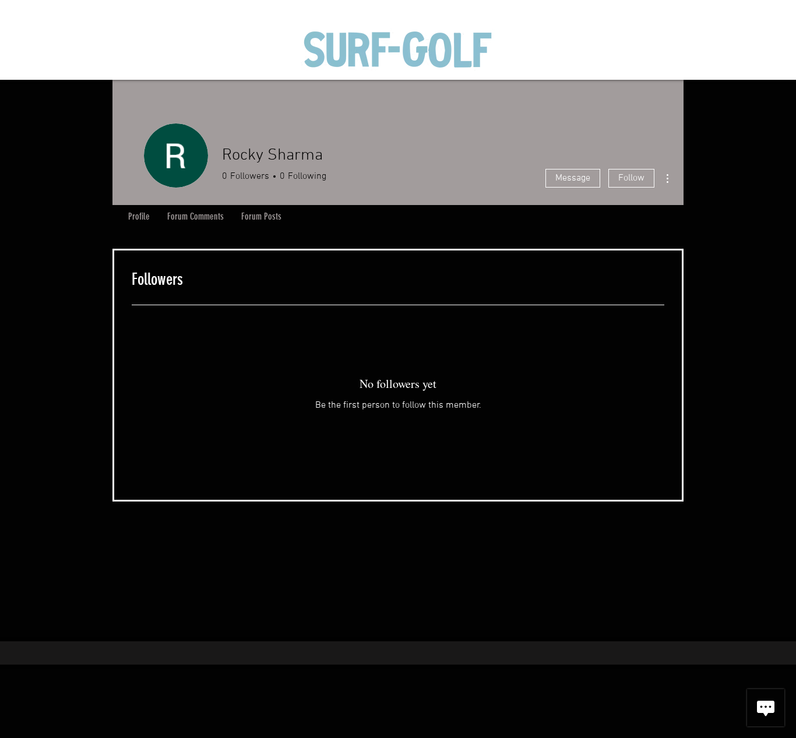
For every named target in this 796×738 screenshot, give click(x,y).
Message (572, 178)
